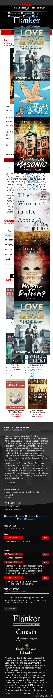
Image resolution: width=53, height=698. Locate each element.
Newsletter (32, 384)
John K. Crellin (37, 414)
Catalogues (29, 367)
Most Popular (32, 22)
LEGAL (38, 693)
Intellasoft (48, 696)
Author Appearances (32, 362)
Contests (32, 381)
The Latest (29, 373)
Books (29, 11)
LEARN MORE (11, 483)
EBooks (29, 174)
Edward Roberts (16, 414)
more (18, 417)
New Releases (32, 17)
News (32, 376)
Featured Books (32, 14)
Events (32, 378)
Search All (32, 25)
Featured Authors (32, 359)
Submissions (29, 370)
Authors (29, 356)
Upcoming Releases (32, 20)
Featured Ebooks (32, 177)
